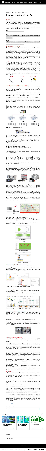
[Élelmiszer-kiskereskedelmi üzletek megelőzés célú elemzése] (8, 419)
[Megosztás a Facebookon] (6, 406)
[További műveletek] (39, 12)
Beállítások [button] (29, 449)
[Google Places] (43, 2)
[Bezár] (44, 449)
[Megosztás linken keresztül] (13, 406)
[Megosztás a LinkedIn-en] (11, 406)
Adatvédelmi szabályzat (21, 449)
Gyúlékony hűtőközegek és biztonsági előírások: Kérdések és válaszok (22, 425)
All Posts (3, 6)
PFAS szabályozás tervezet (35, 424)
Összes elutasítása (35, 449)
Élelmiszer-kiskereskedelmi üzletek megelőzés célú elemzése (7, 425)
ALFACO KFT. (7, 2)
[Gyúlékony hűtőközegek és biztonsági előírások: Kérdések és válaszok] (23, 419)
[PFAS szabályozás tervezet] (37, 419)
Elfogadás (41, 449)
